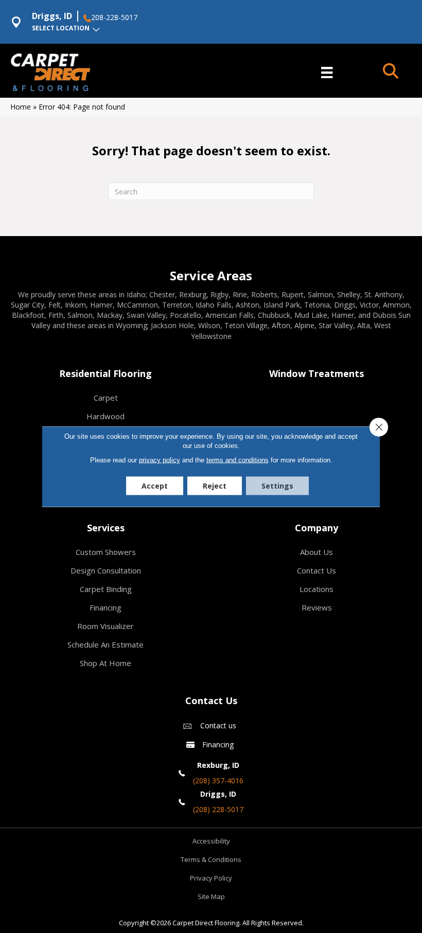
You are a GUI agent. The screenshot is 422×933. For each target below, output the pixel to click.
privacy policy (159, 460)
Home (20, 107)
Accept (155, 486)
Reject (214, 486)
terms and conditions (237, 460)
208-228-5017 (114, 17)
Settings (277, 486)
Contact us (218, 725)
